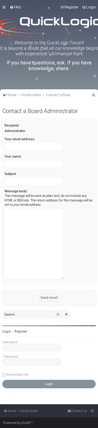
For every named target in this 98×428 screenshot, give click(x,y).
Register (21, 331)
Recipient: (12, 125)
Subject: (11, 174)
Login (6, 331)
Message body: (16, 191)
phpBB (26, 423)
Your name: (13, 156)
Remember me (17, 374)
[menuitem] (15, 7)
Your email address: (20, 139)
